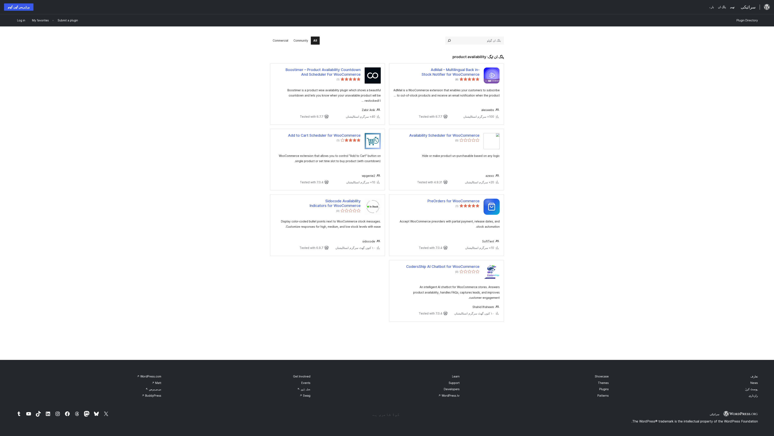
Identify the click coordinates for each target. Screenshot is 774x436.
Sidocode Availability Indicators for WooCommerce (335, 203)
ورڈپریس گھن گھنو (19, 7)
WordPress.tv (449, 395)
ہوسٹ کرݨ (751, 389)
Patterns (603, 395)
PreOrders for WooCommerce (454, 201)
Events (305, 383)
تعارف (754, 376)
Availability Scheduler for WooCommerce (444, 135)
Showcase (602, 376)
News (754, 383)
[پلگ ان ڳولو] (449, 41)
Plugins (604, 389)
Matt (156, 383)
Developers (452, 389)
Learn (456, 376)
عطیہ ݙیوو (303, 389)
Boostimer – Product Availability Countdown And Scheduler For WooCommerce (323, 72)
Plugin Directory (747, 20)
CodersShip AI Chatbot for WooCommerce (443, 266)
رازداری (753, 395)
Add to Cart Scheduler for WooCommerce (324, 135)
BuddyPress (151, 395)
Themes (603, 383)
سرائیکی (714, 414)
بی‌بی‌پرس (153, 389)
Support (454, 383)
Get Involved (301, 376)
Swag (305, 395)
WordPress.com (149, 376)
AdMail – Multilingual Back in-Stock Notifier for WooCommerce (451, 72)
